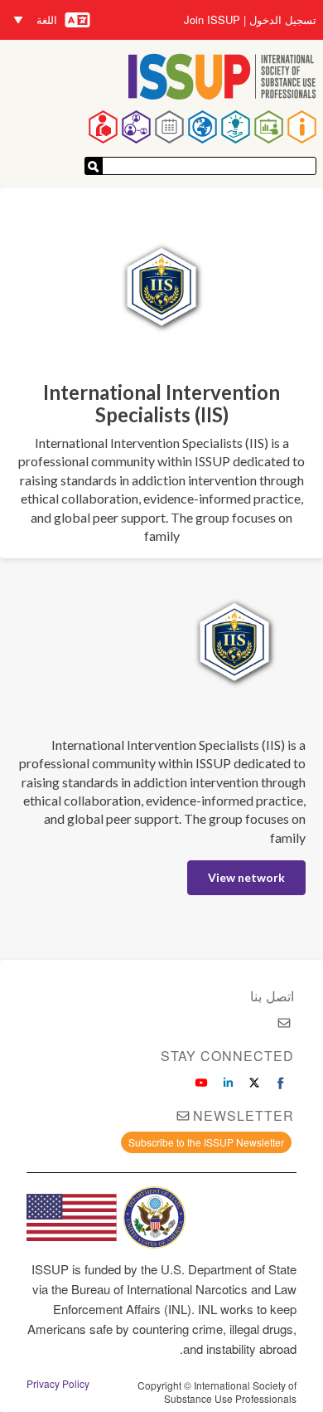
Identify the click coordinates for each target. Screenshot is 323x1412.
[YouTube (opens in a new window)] (201, 1083)
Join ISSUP (212, 20)
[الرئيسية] (222, 78)
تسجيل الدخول (282, 20)
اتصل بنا (272, 995)
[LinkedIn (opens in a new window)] (228, 1083)
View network (246, 877)
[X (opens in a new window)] (254, 1083)
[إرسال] (93, 166)
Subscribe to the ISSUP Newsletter (206, 1142)
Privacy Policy (58, 1383)
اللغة (46, 19)
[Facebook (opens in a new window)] (281, 1083)
